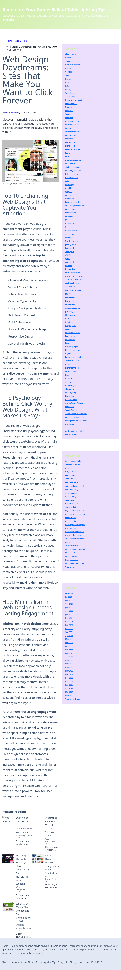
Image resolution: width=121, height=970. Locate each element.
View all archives (72, 699)
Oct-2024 (69, 604)
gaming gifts (70, 262)
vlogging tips (70, 325)
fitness (68, 128)
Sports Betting (71, 410)
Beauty (68, 89)
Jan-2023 (68, 600)
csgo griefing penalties (74, 563)
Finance (68, 79)
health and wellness (73, 272)
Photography (70, 54)
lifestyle (68, 294)
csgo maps (69, 500)
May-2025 (69, 695)
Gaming (68, 72)
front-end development (74, 531)
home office (70, 142)
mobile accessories (73, 160)
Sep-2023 (69, 642)
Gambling (69, 188)
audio (67, 329)
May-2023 (69, 639)
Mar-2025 (69, 692)
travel (67, 220)
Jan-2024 (68, 653)
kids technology (71, 174)
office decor (70, 163)
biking (67, 153)
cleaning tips (70, 287)
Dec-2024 (69, 681)
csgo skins (69, 479)
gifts (67, 181)
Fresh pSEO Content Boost (76, 420)
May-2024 (69, 664)
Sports (68, 114)
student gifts (70, 198)
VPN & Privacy (71, 435)
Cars (67, 82)
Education (69, 117)
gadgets (68, 191)
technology (69, 184)
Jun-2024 (68, 614)
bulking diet (70, 475)
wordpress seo (71, 493)
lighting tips (70, 269)
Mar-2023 (69, 671)
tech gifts (69, 216)
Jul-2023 (68, 646)
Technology (70, 96)
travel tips (69, 364)
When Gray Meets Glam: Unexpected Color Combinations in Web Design (24, 914)
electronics (69, 389)
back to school (71, 248)
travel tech (69, 378)
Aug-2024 (69, 660)
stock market (70, 507)
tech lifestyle (70, 385)
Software (69, 110)
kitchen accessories (73, 350)
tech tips (68, 265)
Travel (67, 61)
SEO (67, 75)
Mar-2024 (69, 674)
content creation (72, 361)
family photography (73, 461)
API (66, 427)
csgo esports (70, 521)
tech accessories (72, 124)
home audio (70, 146)
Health (68, 68)
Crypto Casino (71, 399)
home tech (69, 406)
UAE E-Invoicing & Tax (74, 276)
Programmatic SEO (73, 135)
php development (72, 482)
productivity (70, 209)
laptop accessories (73, 202)
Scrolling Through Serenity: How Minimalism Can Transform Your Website (22, 869)
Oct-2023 (69, 649)
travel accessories (72, 121)
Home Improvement (73, 100)
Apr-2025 (69, 688)
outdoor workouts (72, 464)
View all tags (70, 567)
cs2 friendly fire (71, 546)
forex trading (70, 496)
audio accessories (72, 308)
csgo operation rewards (75, 514)
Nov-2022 (69, 678)
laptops (68, 343)
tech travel (69, 322)
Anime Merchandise (73, 280)
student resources (72, 167)
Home (9, 40)
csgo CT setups (71, 556)
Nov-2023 (69, 667)
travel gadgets (71, 230)
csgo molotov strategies (75, 549)
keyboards (69, 396)
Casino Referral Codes (74, 431)
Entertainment (71, 103)
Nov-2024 (69, 618)
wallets (68, 382)
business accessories (74, 357)
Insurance (69, 107)
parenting (69, 311)
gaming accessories (73, 290)
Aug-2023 (69, 611)
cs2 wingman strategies (75, 524)
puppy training (71, 517)
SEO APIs (69, 139)
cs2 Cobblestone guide (74, 538)
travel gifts (69, 223)
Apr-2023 (69, 657)
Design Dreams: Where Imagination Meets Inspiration (52, 864)
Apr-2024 (69, 635)
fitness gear (70, 315)
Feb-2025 (69, 685)
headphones (70, 375)
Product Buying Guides (74, 417)
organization (70, 371)
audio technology (72, 132)
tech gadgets (70, 213)
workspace (69, 237)
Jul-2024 (68, 597)
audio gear (69, 251)
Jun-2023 (68, 607)
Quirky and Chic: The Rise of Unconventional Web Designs (25, 825)
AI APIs (68, 255)
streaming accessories (74, 206)
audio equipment (72, 283)
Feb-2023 (69, 625)
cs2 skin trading (71, 489)
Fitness (68, 58)
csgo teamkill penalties (74, 510)
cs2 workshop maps (73, 535)
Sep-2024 (69, 632)
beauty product (71, 560)
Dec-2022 (69, 628)
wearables (69, 234)
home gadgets (71, 336)
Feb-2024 (69, 593)
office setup (70, 339)
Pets (67, 86)
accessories (70, 195)
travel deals (70, 553)
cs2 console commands (74, 486)
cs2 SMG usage (71, 528)
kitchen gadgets (71, 346)
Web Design (21, 40)
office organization (73, 170)
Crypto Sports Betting (74, 403)
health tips (69, 156)
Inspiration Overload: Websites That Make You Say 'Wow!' (51, 826)
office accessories (72, 332)
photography (70, 244)
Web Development (72, 65)
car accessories (71, 177)
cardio (67, 542)
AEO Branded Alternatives (76, 413)
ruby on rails (70, 472)
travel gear (69, 227)
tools (67, 318)
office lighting (70, 392)
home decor (70, 301)
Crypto (68, 354)
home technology (72, 368)
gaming (68, 258)
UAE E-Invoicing (71, 241)
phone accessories (73, 149)
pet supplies (70, 297)
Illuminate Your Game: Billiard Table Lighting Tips (54, 10)
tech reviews (70, 304)
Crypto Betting (71, 424)
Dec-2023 (69, 621)
